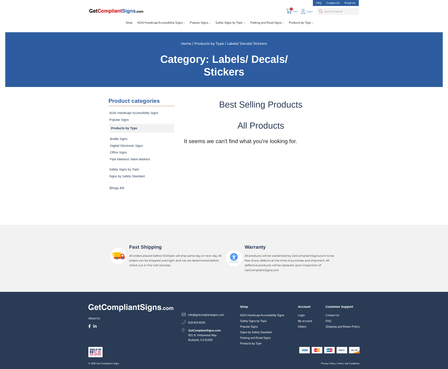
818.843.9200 (196, 322)
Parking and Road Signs (266, 22)
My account (305, 321)
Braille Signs (118, 139)
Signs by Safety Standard (127, 176)
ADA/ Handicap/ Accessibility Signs (160, 22)
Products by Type (300, 22)
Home (186, 43)
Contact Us (333, 2)
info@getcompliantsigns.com (205, 314)
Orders (302, 326)
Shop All (116, 188)
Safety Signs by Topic (229, 22)
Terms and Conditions (349, 363)
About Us (94, 318)
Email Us (350, 2)
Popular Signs (199, 22)
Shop (129, 22)
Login (301, 315)
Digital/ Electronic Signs (126, 145)
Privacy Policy (328, 363)
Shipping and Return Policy (343, 326)
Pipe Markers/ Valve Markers (130, 159)
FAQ (319, 2)
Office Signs (118, 152)
